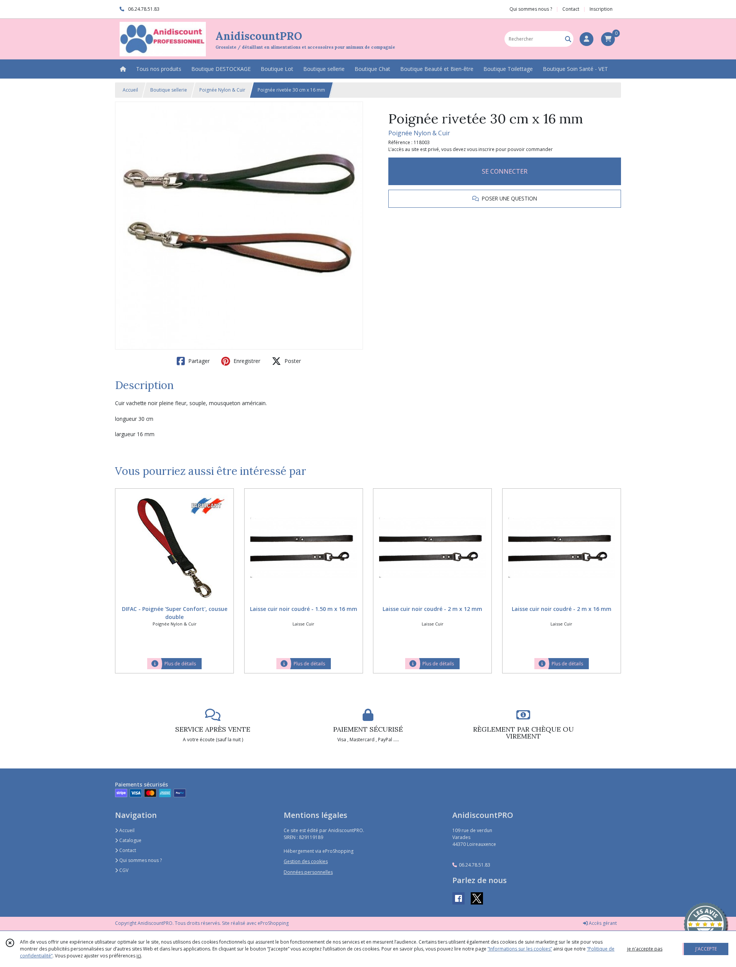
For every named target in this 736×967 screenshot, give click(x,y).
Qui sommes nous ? (140, 860)
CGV (123, 870)
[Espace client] (586, 39)
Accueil (130, 90)
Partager (198, 360)
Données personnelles (308, 872)
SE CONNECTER (504, 171)
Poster (292, 360)
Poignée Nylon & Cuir (222, 90)
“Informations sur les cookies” (520, 949)
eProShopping (273, 923)
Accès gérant (602, 923)
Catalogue (129, 840)
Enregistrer (246, 360)
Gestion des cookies (306, 861)
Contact (570, 9)
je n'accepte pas (644, 949)
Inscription (601, 9)
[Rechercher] (568, 38)
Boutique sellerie (168, 90)
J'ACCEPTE (706, 949)
